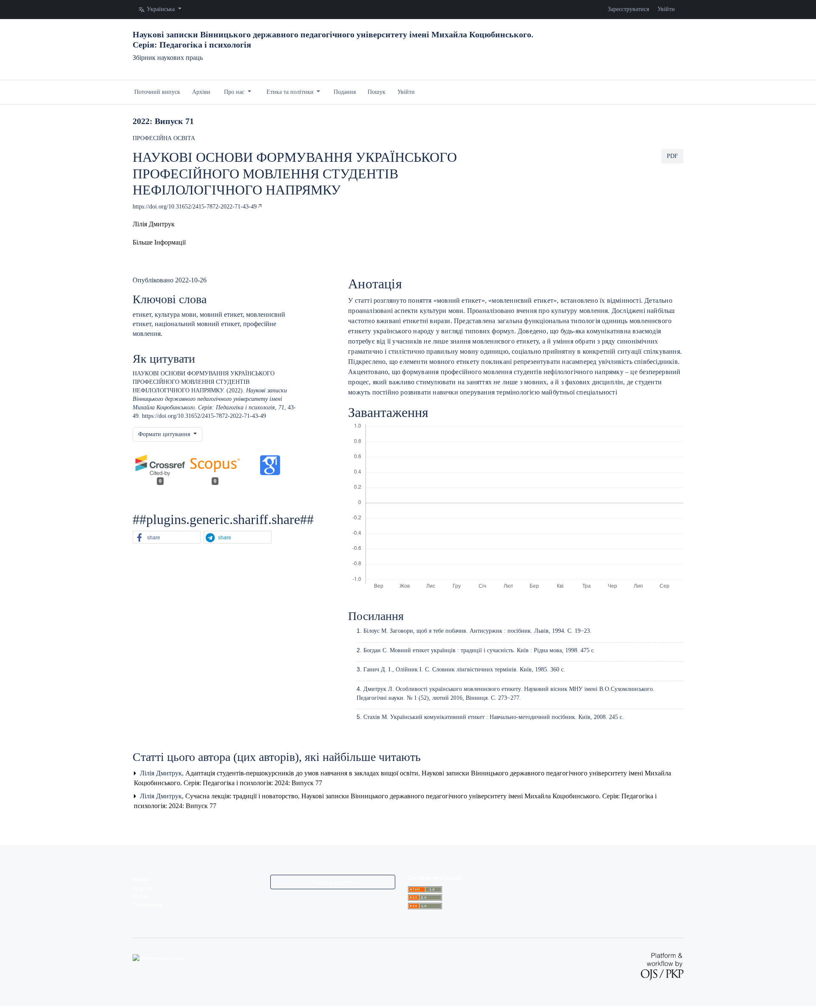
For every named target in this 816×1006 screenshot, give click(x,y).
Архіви (201, 92)
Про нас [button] (235, 92)
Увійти (666, 9)
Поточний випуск (157, 92)
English (142, 888)
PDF (672, 156)
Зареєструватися (628, 9)
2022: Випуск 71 (163, 121)
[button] (159, 242)
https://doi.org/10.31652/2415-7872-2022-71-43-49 (195, 206)
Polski (140, 896)
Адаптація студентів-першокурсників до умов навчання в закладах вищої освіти (302, 773)
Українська (147, 905)
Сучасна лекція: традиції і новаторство (242, 796)
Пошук (376, 92)
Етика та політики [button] (290, 92)
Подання (345, 92)
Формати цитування (165, 434)
